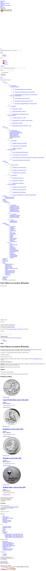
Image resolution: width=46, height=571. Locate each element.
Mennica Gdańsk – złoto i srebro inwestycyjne (14, 537)
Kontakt (4, 529)
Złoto (4, 81)
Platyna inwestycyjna (7, 546)
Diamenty (5, 195)
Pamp (11, 245)
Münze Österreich (13, 241)
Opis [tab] (4, 339)
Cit (10, 231)
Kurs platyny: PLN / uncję (5, 6)
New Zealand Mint (13, 244)
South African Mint (13, 255)
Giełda (6, 269)
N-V (8, 242)
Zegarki (4, 200)
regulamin (16, 506)
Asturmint (12, 227)
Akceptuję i (10, 506)
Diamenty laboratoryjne (9, 198)
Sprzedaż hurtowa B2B (9, 272)
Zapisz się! (3, 509)
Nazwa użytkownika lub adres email (7, 68)
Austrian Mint (12, 228)
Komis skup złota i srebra (10, 271)
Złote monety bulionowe (14, 86)
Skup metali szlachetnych (10, 270)
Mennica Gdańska (13, 238)
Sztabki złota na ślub (14, 209)
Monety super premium (14, 133)
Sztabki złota (5, 541)
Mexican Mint (12, 239)
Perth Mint (12, 246)
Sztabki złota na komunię (15, 208)
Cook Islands (12, 232)
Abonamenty (5, 531)
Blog (4, 530)
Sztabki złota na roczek (14, 206)
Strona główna (5, 276)
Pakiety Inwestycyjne (14, 134)
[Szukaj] (0, 51)
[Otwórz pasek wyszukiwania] (1, 49)
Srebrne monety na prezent (15, 136)
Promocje (4, 259)
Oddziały (4, 532)
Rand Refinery (13, 248)
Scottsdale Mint (13, 254)
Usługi (4, 262)
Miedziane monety (13, 221)
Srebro (4, 126)
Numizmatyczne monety (14, 217)
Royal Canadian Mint (14, 251)
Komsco (11, 236)
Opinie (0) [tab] (5, 340)
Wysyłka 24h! (5, 260)
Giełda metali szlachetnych (8, 548)
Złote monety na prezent (14, 216)
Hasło (1, 70)
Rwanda (11, 253)
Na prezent (5, 201)
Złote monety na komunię (15, 215)
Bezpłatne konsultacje (9, 264)
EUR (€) (4, 54)
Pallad (4, 199)
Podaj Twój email (3, 505)
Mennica (4, 223)
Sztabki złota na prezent (14, 210)
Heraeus (11, 234)
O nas (4, 528)
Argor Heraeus (13, 226)
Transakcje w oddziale (7, 526)
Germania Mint (13, 233)
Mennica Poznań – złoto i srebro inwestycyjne (14, 533)
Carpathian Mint (13, 230)
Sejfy (4, 261)
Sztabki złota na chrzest (14, 207)
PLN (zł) (4, 55)
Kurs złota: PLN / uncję (4, 4)
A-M (9, 225)
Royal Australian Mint (14, 250)
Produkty (4, 277)
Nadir (11, 243)
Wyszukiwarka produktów (5, 50)
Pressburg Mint (13, 247)
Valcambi (12, 257)
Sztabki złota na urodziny (15, 211)
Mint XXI (12, 240)
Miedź (11, 137)
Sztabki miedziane (13, 222)
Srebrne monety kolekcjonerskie (16, 132)
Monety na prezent (8, 267)
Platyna (4, 161)
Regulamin (5, 519)
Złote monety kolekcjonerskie (15, 95)
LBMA (11, 237)
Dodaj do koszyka (4, 336)
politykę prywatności (10, 506)
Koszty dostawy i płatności (8, 518)
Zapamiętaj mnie (5, 72)
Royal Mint (12, 252)
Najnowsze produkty (12, 115)
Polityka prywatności (7, 520)
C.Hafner (12, 229)
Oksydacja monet (8, 266)
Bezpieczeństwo (6, 517)
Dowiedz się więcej (6, 407)
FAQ (4, 515)
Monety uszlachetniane (14, 135)
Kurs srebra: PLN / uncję (2, 2)
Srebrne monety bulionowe (15, 131)
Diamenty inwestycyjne (9, 197)
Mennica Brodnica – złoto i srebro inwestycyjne (14, 536)
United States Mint (13, 256)
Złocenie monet (8, 265)
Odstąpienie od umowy (7, 521)
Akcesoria (5, 278)
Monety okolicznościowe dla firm (11, 268)
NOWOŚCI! (5, 258)
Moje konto (5, 522)
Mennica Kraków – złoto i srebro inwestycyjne (14, 535)
